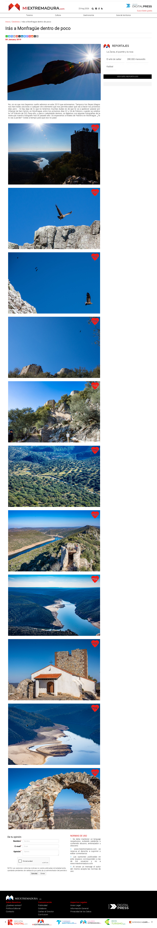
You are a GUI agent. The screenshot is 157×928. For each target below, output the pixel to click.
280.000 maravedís (136, 59)
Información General (79, 908)
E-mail (18, 846)
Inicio (7, 21)
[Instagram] (96, 8)
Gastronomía (88, 15)
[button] (6, 922)
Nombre (17, 841)
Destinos (16, 21)
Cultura (58, 15)
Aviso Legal (75, 905)
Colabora (42, 908)
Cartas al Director (46, 911)
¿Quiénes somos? (14, 905)
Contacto (10, 911)
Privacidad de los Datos (80, 911)
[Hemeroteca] (93, 8)
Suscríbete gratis (144, 10)
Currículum (43, 914)
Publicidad (42, 905)
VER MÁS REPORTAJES (127, 76)
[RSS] (102, 8)
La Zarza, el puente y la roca (120, 52)
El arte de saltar (114, 59)
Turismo (29, 15)
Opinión (17, 851)
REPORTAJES (120, 45)
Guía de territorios (123, 15)
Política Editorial (13, 908)
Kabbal (110, 66)
